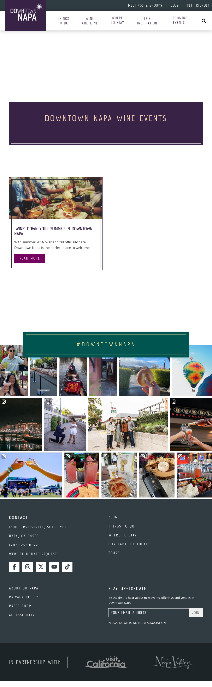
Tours (114, 553)
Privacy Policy (24, 597)
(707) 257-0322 (23, 545)
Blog (175, 5)
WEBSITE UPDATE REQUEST (33, 554)
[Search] (203, 21)
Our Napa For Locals (129, 544)
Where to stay (122, 535)
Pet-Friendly (198, 5)
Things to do (121, 526)
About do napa (24, 588)
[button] (63, 21)
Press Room (20, 606)
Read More (29, 258)
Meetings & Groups (145, 5)
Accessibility (22, 615)
